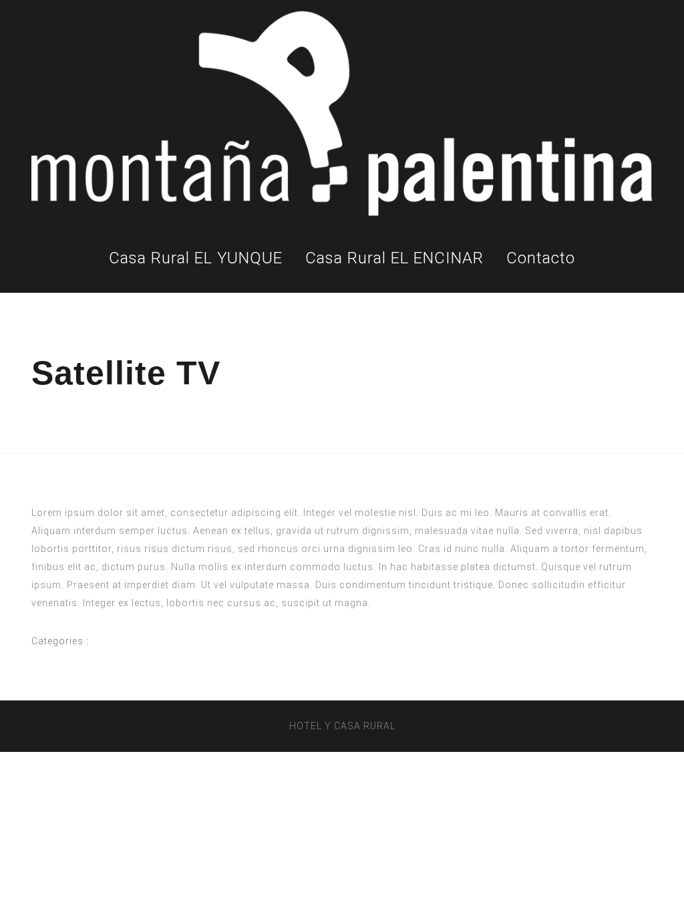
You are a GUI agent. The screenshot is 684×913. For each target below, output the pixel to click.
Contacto (540, 258)
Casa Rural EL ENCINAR (394, 258)
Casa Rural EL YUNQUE (196, 258)
